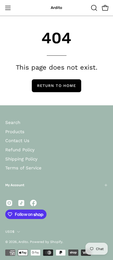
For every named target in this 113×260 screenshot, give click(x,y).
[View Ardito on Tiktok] (21, 203)
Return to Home (56, 86)
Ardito (56, 8)
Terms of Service (23, 167)
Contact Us (17, 140)
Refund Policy (20, 149)
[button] (93, 8)
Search (12, 122)
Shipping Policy (21, 159)
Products (14, 131)
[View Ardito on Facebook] (33, 203)
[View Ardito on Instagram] (9, 203)
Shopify (56, 242)
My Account (14, 185)
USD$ (9, 231)
